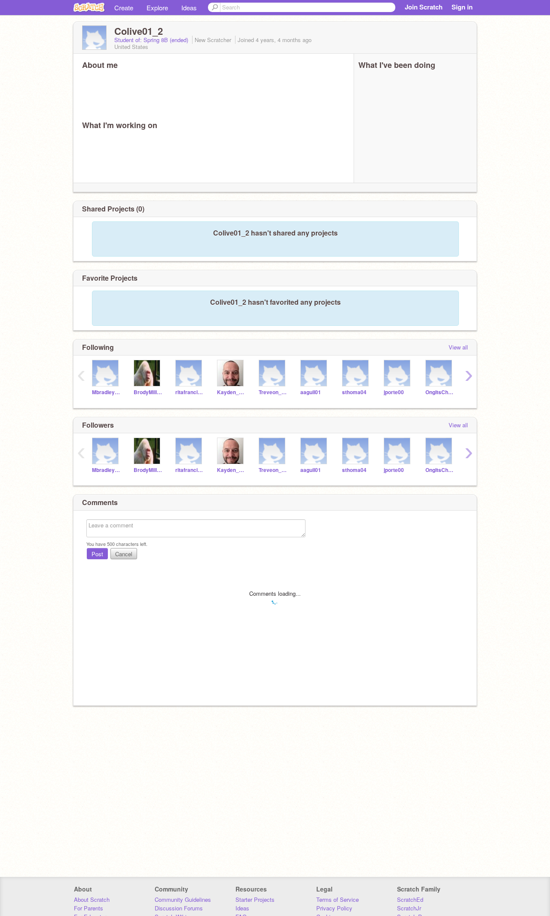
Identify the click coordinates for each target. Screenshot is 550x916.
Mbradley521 (106, 392)
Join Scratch (424, 7)
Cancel (123, 554)
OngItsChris (439, 392)
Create (123, 7)
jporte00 (394, 392)
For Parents (88, 908)
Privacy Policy (334, 908)
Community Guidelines (183, 899)
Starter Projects (255, 899)
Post (97, 554)
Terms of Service (337, 899)
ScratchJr (409, 908)
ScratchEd (410, 899)
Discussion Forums (179, 908)
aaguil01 (310, 392)
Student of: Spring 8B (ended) (152, 40)
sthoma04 (354, 392)
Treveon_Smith (273, 392)
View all (458, 347)
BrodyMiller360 (148, 392)
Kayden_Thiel (231, 392)
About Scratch (92, 899)
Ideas (189, 7)
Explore (157, 7)
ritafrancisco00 (189, 392)
